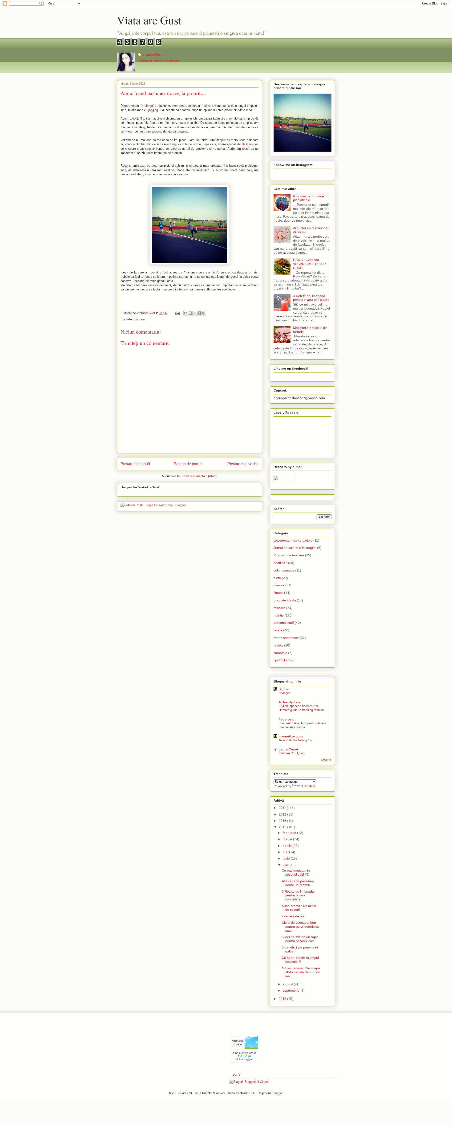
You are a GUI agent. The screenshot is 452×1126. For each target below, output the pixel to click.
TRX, (244, 144)
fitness (278, 593)
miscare (139, 319)
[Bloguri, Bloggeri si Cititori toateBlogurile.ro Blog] (249, 1082)
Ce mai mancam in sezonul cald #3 (296, 872)
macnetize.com (290, 736)
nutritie (279, 615)
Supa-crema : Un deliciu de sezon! (300, 908)
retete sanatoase (286, 638)
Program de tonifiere (289, 555)
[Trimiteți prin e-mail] (185, 313)
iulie (286, 865)
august (288, 984)
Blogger (277, 1093)
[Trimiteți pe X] (194, 313)
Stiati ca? (280, 563)
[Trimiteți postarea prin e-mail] (177, 313)
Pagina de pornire (189, 464)
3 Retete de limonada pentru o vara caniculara (311, 298)
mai (286, 852)
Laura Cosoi (288, 749)
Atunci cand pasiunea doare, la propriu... (298, 883)
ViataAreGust (151, 54)
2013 (283, 821)
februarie (290, 833)
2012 (283, 814)
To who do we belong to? (295, 740)
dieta (277, 578)
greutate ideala (285, 600)
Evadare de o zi (293, 916)
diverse (279, 585)
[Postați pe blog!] (190, 313)
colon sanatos (284, 570)
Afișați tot (326, 759)
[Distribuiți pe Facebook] (199, 313)
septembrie (291, 990)
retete (278, 630)
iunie (287, 858)
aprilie (288, 846)
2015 (283, 827)
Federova (286, 719)
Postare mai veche (242, 464)
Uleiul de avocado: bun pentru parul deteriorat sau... (300, 926)
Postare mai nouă (135, 464)
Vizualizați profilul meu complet (159, 61)
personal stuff (284, 623)
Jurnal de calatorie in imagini (295, 548)
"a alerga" (147, 106)
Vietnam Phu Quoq (291, 753)
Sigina (283, 689)
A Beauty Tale (289, 702)
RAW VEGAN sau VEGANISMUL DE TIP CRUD (309, 264)
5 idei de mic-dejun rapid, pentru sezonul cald (300, 939)
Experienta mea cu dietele (293, 540)
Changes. (284, 693)
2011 (283, 808)
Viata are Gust (149, 19)
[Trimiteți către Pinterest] (203, 313)
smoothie (280, 653)
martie (288, 839)
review (278, 645)
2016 (283, 999)
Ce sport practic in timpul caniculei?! (300, 960)
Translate (308, 786)
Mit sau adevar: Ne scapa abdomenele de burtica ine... (301, 972)
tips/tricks (280, 660)
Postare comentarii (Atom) (199, 476)
